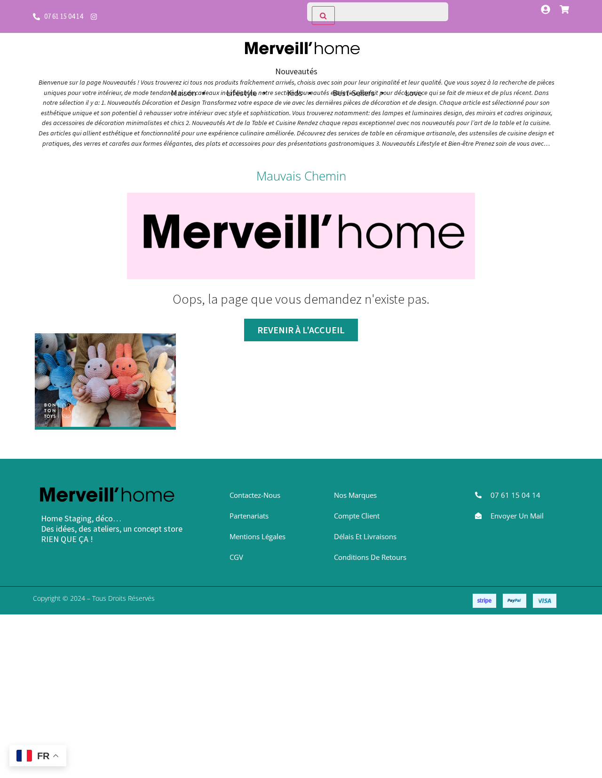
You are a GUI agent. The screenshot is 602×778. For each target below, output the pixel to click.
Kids (294, 92)
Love (413, 92)
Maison (183, 92)
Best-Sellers (354, 92)
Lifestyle (241, 92)
